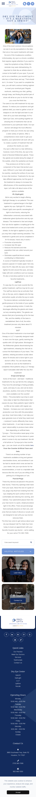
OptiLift (18, 675)
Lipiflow (18, 683)
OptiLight (18, 678)
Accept (18, 792)
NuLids (18, 686)
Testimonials (18, 660)
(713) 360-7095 (18, 763)
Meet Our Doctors (18, 654)
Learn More (18, 573)
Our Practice (18, 652)
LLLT (18, 681)
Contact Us (18, 600)
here (31, 445)
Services (18, 657)
